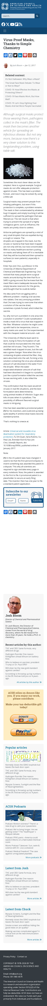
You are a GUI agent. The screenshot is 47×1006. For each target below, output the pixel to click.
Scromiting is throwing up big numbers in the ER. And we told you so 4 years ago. (23, 676)
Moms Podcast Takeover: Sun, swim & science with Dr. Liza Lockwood (22, 846)
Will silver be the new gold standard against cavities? (21, 669)
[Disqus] (23, 548)
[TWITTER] (15, 55)
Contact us (22, 956)
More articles (33, 898)
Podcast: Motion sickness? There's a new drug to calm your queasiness (21, 824)
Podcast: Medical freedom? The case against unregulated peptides (21, 852)
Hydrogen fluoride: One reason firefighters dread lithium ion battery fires (21, 656)
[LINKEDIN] (20, 55)
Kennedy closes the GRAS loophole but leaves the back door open (22, 765)
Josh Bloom (17, 65)
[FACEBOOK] (10, 55)
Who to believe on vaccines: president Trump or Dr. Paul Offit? (22, 663)
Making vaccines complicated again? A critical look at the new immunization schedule (22, 933)
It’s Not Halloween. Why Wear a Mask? (22, 79)
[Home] (22, 6)
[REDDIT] (30, 55)
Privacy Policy (9, 956)
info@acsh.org (15, 974)
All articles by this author (28, 682)
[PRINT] (35, 55)
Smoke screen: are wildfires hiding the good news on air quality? (22, 926)
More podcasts (33, 857)
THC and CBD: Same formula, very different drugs (20, 649)
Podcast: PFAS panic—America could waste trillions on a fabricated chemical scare (22, 839)
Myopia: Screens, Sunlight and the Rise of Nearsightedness (22, 785)
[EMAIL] (6, 55)
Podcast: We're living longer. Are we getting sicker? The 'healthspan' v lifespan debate (21, 831)
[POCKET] (25, 55)
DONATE (23, 716)
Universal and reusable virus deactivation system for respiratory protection (19, 434)
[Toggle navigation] (4, 30)
